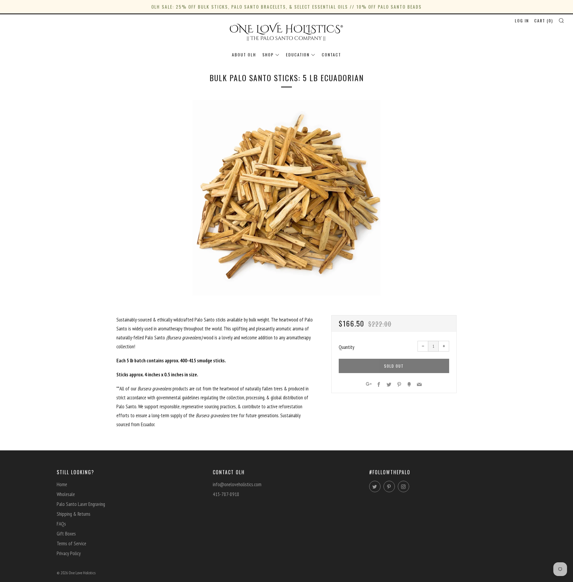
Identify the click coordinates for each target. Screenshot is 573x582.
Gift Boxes (66, 533)
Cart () (543, 20)
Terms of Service (71, 543)
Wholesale (66, 494)
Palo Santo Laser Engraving (81, 504)
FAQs (61, 524)
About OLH (244, 54)
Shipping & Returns (73, 514)
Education (297, 54)
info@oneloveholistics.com (237, 484)
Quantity (346, 347)
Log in (522, 20)
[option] (286, 197)
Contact (331, 54)
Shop (268, 54)
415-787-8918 (226, 494)
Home (62, 484)
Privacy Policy (69, 553)
